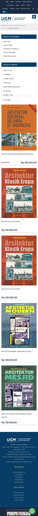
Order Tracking (19, 500)
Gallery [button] (17, 5)
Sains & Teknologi (9, 52)
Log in (17, 8)
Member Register (19, 495)
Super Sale (6, 41)
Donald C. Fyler (8, 95)
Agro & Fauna (7, 45)
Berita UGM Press (27, 1)
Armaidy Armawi (8, 78)
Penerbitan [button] (18, 1)
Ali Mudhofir (7, 74)
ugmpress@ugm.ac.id (17, 462)
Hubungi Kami (19, 482)
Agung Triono (7, 70)
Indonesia (5, 8)
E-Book (23, 5)
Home (6, 1)
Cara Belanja (10, 5)
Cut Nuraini (6, 91)
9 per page (7, 100)
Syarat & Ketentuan (19, 472)
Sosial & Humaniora (9, 56)
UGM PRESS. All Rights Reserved (22, 510)
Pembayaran (19, 479)
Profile (12, 1)
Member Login (19, 492)
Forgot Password (19, 497)
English (12, 8)
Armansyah (6, 83)
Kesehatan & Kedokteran (11, 49)
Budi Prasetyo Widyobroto (11, 87)
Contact (29, 5)
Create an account (25, 8)
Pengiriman (19, 477)
